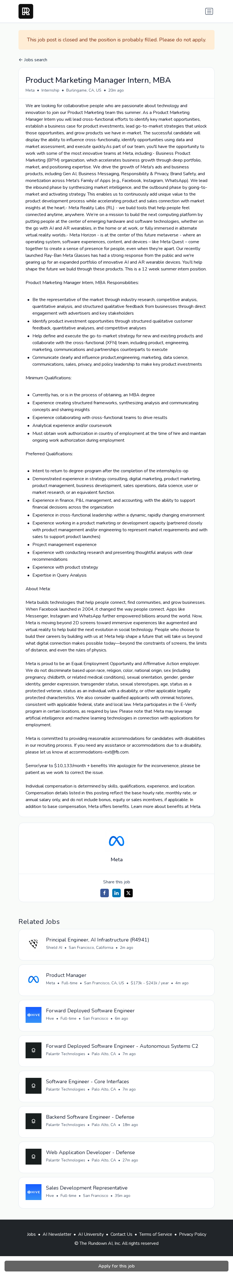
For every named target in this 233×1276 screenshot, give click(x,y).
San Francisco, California (91, 947)
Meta (30, 90)
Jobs (31, 1234)
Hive (50, 1018)
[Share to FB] (104, 893)
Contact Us (121, 1234)
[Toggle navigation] (209, 11)
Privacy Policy (192, 1234)
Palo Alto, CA (104, 1054)
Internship (50, 90)
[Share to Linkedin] (116, 893)
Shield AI (54, 947)
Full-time (70, 983)
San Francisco (95, 1018)
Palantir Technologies (65, 1054)
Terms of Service (155, 1234)
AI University (91, 1234)
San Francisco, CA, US (104, 983)
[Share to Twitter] (128, 893)
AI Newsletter (57, 1234)
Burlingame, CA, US (83, 90)
